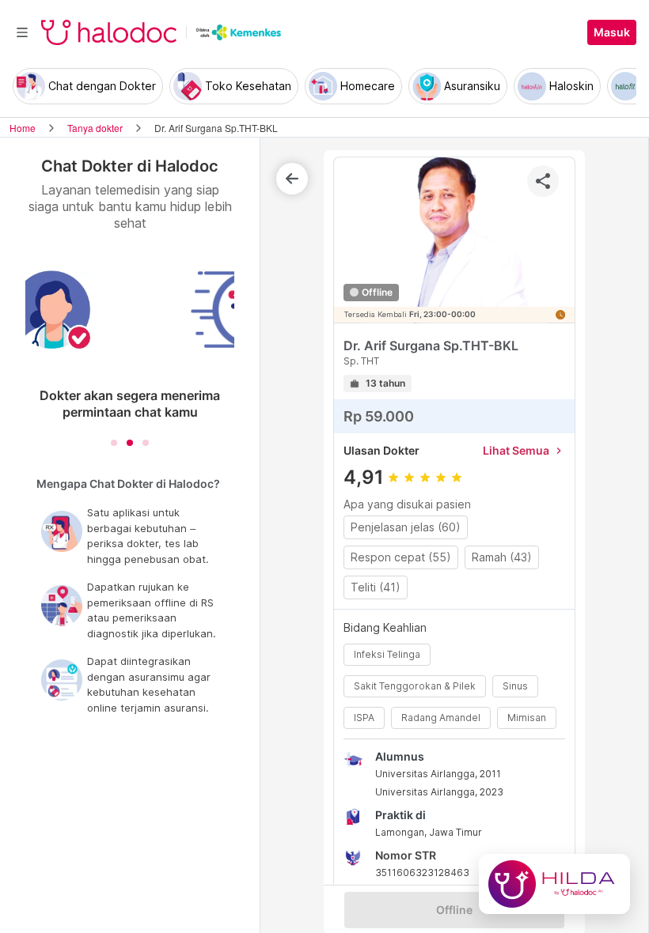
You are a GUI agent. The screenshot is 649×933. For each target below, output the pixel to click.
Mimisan (526, 717)
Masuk (612, 32)
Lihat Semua (524, 450)
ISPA (364, 717)
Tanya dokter (95, 127)
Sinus (515, 686)
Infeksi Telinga (387, 654)
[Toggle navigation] (22, 32)
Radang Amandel (440, 717)
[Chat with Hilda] (554, 884)
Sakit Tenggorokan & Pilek (415, 686)
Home (22, 127)
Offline (454, 910)
